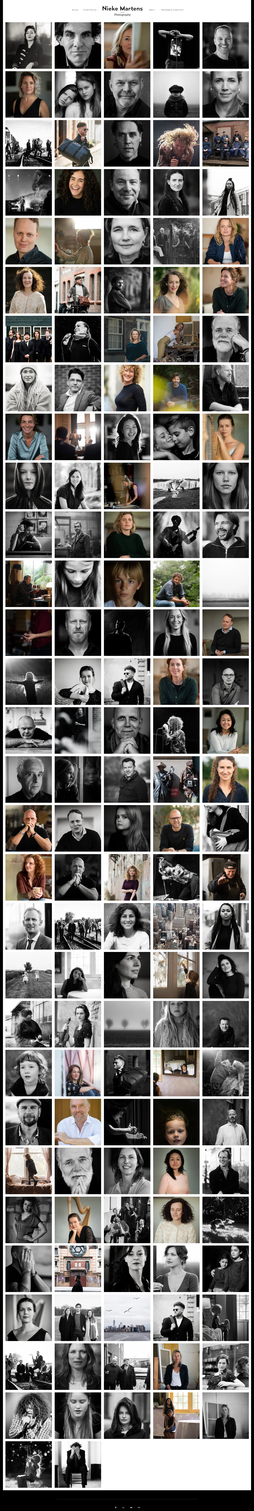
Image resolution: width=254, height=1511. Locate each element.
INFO (151, 10)
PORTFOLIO (90, 10)
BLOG (75, 10)
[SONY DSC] (169, 44)
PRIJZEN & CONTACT (172, 10)
